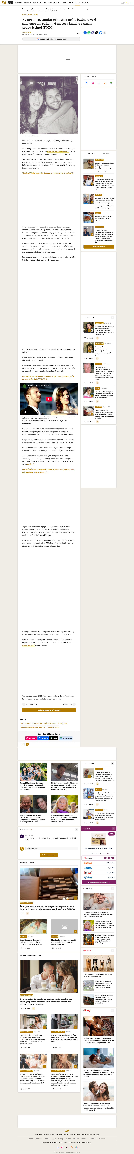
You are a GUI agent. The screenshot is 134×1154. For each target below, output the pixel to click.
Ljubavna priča (53, 727)
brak (60, 723)
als (22, 723)
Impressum (46, 1142)
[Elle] (54, 1138)
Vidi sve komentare (49, 855)
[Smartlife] (76, 1138)
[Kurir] (31, 1138)
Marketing (53, 1142)
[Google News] (111, 83)
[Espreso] (47, 1138)
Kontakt (60, 1142)
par (65, 723)
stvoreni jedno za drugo (57, 151)
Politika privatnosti (74, 1142)
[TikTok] (99, 83)
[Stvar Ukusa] (102, 1138)
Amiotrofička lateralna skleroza (33, 727)
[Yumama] (92, 1138)
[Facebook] (86, 83)
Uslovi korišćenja (86, 1142)
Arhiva (65, 1142)
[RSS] (105, 83)
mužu (29, 464)
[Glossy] (60, 1138)
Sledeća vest (67, 704)
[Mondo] (39, 1138)
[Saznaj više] (112, 888)
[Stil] (4, 3)
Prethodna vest (31, 704)
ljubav (28, 723)
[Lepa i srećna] (68, 1138)
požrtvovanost (50, 723)
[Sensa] (84, 1138)
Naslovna (25, 9)
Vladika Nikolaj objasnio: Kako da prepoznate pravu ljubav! (46, 173)
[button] (78, 33)
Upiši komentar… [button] (32, 849)
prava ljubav (27, 645)
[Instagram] (93, 83)
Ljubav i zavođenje (43, 9)
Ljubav (33, 9)
